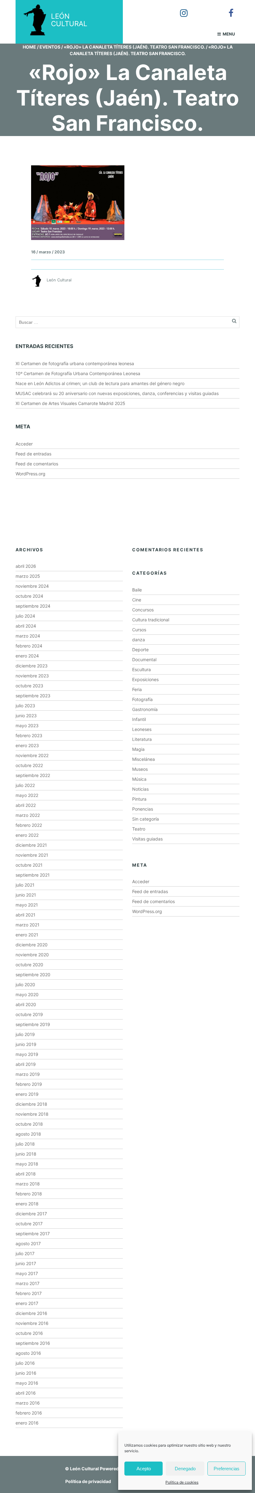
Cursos (139, 629)
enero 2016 (27, 1422)
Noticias (140, 789)
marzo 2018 (28, 1183)
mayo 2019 (27, 1054)
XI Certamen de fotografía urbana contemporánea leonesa (75, 363)
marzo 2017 (27, 1283)
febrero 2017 (29, 1293)
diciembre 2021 (31, 845)
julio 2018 (25, 1144)
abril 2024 (26, 626)
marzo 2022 (28, 815)
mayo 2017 (27, 1273)
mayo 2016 (27, 1383)
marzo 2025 (28, 576)
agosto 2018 (28, 1134)
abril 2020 (26, 1004)
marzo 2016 (28, 1403)
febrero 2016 (29, 1412)
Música (139, 779)
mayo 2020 (27, 994)
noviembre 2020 (32, 954)
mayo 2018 (27, 1163)
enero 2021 (27, 934)
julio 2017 (25, 1253)
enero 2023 (27, 745)
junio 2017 (26, 1263)
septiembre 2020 (33, 974)
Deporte (140, 649)
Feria (137, 689)
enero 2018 (27, 1203)
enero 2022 (27, 835)
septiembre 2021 (33, 875)
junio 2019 (26, 1044)
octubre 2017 (29, 1223)
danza (138, 639)
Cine (136, 599)
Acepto (144, 1468)
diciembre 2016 (31, 1313)
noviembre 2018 (32, 1114)
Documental (144, 659)
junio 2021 (26, 894)
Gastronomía (145, 709)
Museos (140, 769)
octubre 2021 (29, 865)
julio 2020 (25, 984)
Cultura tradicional (150, 619)
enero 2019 (27, 1094)
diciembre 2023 (32, 665)
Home (29, 46)
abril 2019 (26, 1064)
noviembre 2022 (32, 755)
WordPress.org (30, 473)
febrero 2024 (29, 645)
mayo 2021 (27, 904)
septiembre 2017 (33, 1233)
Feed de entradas (33, 453)
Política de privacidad (88, 1481)
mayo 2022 (27, 795)
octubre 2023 (29, 685)
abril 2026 (26, 566)
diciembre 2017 (31, 1213)
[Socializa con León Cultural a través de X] (203, 8)
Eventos (49, 46)
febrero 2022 (29, 825)
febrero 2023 (29, 735)
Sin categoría (145, 819)
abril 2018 (26, 1173)
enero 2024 (27, 655)
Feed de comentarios (37, 463)
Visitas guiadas (147, 838)
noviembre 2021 (32, 855)
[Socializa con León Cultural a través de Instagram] (179, 8)
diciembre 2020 (32, 944)
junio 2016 (26, 1373)
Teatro (138, 828)
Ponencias (142, 809)
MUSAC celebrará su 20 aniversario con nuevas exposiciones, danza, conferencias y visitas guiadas (117, 393)
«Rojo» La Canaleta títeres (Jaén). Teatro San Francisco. (134, 46)
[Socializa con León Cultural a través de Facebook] (226, 8)
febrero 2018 (29, 1193)
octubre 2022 (29, 765)
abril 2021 (25, 914)
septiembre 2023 (33, 695)
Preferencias (226, 1468)
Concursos (143, 609)
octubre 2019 (29, 1014)
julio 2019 (25, 1034)
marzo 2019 (28, 1074)
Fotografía (142, 699)
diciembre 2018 (31, 1104)
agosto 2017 (28, 1243)
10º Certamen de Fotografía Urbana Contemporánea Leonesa (78, 373)
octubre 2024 (29, 596)
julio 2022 (25, 785)
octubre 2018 (29, 1124)
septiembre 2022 (33, 775)
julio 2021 (25, 885)
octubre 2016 (29, 1333)
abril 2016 (26, 1393)
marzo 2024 (28, 635)
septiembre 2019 (33, 1024)
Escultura (141, 669)
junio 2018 (26, 1153)
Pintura (139, 799)
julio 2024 (25, 616)
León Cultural (84, 1468)
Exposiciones (145, 679)
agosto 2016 (28, 1353)
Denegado (185, 1468)
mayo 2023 (27, 725)
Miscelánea (143, 759)
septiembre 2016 (33, 1343)
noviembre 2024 (32, 586)
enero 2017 (27, 1303)
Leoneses (141, 729)
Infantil (139, 719)
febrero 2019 (29, 1084)
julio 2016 (25, 1363)
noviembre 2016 (32, 1323)
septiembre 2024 (33, 606)
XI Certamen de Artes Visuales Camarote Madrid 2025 (70, 403)
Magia (138, 749)
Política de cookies (181, 1482)
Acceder (24, 443)
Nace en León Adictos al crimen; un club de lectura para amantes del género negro (100, 383)
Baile (137, 589)
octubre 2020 (29, 964)
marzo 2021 (27, 924)
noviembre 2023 (32, 675)
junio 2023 (26, 715)
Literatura (142, 739)
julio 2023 (25, 705)
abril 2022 (26, 805)
